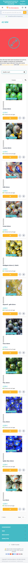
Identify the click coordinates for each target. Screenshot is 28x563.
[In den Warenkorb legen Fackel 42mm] (10, 235)
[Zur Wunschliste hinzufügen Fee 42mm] (19, 509)
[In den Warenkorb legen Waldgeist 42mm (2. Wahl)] (10, 274)
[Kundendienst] (23, 7)
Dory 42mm (6, 422)
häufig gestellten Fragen (8, 64)
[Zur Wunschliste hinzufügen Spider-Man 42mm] (19, 470)
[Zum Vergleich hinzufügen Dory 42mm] (23, 431)
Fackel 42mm (7, 226)
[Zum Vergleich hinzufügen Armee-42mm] (23, 118)
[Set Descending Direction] (25, 80)
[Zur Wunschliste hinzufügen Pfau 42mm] (19, 391)
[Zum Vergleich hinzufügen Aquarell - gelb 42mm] (23, 313)
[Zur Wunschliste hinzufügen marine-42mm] (19, 157)
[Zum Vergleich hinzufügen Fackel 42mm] (23, 235)
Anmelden (22, 1)
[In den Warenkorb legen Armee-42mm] (10, 118)
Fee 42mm (6, 500)
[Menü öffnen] (2, 7)
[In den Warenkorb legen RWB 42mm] (10, 196)
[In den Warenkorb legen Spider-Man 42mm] (10, 470)
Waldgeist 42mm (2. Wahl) (10, 265)
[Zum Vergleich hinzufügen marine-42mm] (23, 157)
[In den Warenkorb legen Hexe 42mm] (10, 352)
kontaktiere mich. (23, 64)
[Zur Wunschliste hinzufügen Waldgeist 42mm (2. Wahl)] (19, 274)
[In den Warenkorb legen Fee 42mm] (10, 509)
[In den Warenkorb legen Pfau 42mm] (10, 391)
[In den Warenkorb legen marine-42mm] (10, 157)
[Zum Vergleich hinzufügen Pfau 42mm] (23, 391)
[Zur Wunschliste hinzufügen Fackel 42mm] (19, 235)
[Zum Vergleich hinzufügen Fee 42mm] (23, 509)
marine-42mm (7, 148)
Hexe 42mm (6, 343)
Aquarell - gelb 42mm (9, 304)
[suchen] (24, 12)
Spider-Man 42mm (8, 461)
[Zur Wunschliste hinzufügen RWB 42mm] (19, 196)
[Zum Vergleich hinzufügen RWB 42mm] (23, 196)
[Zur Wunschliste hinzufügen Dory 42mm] (19, 431)
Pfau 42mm (6, 382)
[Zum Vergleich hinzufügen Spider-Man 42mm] (23, 470)
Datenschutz (20, 561)
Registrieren (23, 4)
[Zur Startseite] (12, 7)
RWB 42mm (6, 187)
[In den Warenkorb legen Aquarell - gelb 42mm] (10, 313)
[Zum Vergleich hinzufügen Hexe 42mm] (23, 352)
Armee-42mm (7, 109)
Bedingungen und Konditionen (9, 561)
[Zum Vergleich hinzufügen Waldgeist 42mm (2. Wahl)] (23, 274)
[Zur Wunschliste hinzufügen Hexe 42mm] (19, 352)
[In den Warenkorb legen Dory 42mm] (10, 431)
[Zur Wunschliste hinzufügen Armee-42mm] (19, 118)
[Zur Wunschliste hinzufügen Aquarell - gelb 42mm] (19, 313)
